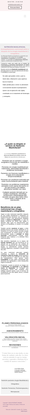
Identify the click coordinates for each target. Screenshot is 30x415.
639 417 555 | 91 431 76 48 (15, 1)
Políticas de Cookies (14, 404)
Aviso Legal (5, 404)
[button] (25, 16)
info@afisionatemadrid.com (14, 4)
